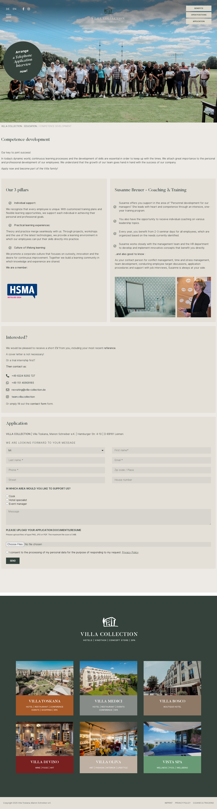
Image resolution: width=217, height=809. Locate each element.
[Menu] (8, 15)
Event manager (18, 503)
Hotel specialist (18, 499)
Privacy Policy (130, 552)
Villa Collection (11, 126)
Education (30, 126)
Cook (12, 496)
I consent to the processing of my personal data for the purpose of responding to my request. (74, 552)
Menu (9, 21)
